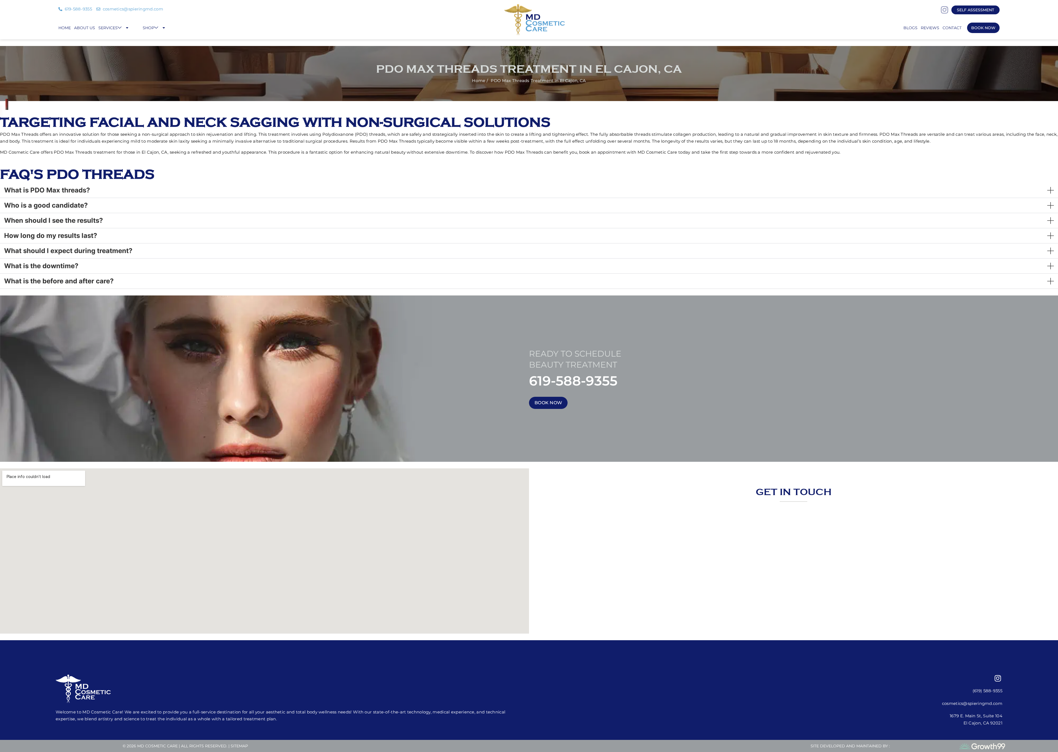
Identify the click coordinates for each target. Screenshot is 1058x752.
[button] (529, 190)
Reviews (930, 27)
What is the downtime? (41, 266)
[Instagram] (944, 10)
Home (64, 27)
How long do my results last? (50, 236)
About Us (84, 27)
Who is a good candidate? (46, 205)
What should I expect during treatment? (68, 251)
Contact (952, 27)
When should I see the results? (53, 220)
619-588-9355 (573, 381)
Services (108, 27)
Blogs (910, 27)
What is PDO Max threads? (47, 190)
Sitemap (239, 745)
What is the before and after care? (59, 281)
